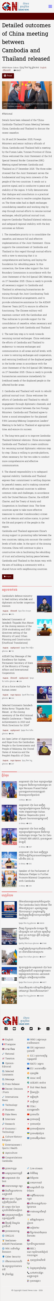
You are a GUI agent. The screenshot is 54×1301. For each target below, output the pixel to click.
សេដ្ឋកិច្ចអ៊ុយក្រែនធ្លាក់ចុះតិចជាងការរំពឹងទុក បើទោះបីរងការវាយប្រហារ (35, 950)
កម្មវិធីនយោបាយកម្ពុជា (35, 1197)
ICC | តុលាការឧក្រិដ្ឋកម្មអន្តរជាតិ (37, 1057)
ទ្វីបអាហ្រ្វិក (34, 1092)
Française (10, 1044)
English (43, 67)
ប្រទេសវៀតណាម (37, 1129)
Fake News (11, 1114)
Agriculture (11, 1153)
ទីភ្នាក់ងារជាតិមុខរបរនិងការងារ (37, 1234)
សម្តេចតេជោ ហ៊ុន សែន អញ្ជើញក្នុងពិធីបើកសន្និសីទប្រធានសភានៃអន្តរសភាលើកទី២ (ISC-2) (35, 856)
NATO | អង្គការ (36, 1064)
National (9, 1054)
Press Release (12, 1084)
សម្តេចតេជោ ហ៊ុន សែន (11, 1179)
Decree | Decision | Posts (12, 1090)
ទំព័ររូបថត (33, 1178)
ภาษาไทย (10, 1049)
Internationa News (10, 1098)
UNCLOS (9, 1236)
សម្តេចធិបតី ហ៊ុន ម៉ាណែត (35, 1189)
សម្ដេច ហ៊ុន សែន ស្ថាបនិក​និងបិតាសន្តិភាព (12, 1208)
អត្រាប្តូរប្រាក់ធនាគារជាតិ (12, 1268)
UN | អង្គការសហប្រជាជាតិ (36, 1049)
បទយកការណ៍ (35, 1183)
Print (9, 76)
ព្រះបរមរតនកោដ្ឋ (12, 1231)
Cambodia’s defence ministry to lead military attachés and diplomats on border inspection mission (18, 601)
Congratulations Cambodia (12, 1159)
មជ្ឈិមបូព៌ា (33, 1097)
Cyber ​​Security (12, 1257)
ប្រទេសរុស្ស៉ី (34, 1119)
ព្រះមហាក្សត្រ (11, 1168)
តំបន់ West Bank (37, 1087)
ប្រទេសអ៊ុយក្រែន (36, 1133)
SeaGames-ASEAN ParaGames (12, 1242)
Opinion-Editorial (8, 1065)
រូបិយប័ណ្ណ (9, 1274)
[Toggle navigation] (49, 6)
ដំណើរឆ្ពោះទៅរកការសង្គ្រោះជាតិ (12, 1192)
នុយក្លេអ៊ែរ (33, 1073)
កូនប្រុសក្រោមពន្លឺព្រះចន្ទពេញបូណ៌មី (12, 1216)
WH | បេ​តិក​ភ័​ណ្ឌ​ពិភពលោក (11, 1250)
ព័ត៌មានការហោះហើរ (13, 1261)
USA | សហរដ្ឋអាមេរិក (33, 1108)
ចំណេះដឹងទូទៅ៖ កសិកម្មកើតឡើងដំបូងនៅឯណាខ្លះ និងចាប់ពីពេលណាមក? (35, 989)
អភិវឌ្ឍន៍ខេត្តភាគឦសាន (35, 1221)
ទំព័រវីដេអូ (33, 1173)
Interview (10, 1119)
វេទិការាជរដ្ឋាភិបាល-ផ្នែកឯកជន (37, 1205)
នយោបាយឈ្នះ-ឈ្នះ (14, 1186)
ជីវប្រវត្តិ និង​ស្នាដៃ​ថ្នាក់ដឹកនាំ (11, 1225)
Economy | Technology (9, 1130)
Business (10, 1110)
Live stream (36, 1168)
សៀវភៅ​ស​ (34, 1228)
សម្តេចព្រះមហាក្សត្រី (13, 1173)
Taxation (10, 1058)
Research (10, 1124)
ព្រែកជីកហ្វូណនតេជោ (36, 1244)
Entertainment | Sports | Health (12, 1146)
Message (9, 1079)
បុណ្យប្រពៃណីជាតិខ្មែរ (36, 1262)
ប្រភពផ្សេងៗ (35, 1281)
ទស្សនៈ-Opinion (15, 695)
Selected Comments (8, 1073)
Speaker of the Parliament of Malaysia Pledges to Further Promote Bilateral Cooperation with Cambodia (35, 876)
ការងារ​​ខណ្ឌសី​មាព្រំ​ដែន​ (36, 1213)
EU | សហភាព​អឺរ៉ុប (37, 1068)
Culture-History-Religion (12, 1138)
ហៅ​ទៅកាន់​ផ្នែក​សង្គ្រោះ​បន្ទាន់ (35, 1274)
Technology (11, 1105)
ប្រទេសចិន (34, 1114)
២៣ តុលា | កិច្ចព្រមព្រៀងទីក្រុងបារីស (12, 1200)
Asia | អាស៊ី (35, 1078)
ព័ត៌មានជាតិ (7, 70)
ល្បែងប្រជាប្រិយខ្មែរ (37, 1268)
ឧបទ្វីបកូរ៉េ (33, 1102)
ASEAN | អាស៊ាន (37, 1083)
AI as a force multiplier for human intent (16, 688)
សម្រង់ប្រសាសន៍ (15, 648)
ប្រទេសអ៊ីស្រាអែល (37, 1138)
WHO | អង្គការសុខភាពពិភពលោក (36, 1041)
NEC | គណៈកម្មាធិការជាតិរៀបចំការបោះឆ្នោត (37, 1252)
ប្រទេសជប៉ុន (35, 1124)
